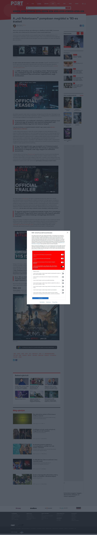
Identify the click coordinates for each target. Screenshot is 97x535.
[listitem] (48, 252)
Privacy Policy (54, 302)
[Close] (68, 233)
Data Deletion (42, 302)
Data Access (48, 302)
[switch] (62, 254)
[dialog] (48, 267)
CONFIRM (40, 298)
